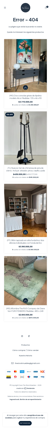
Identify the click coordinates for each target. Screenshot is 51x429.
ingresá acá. (15, 399)
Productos (25, 345)
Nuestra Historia (25, 355)
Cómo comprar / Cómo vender (25, 350)
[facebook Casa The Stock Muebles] (29, 336)
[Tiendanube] (25, 389)
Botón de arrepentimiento (30, 399)
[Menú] (5, 7)
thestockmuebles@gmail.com (27, 363)
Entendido (25, 423)
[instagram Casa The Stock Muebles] (22, 336)
